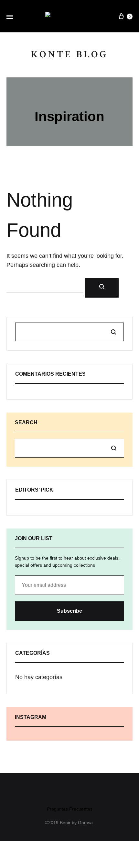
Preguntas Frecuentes (69, 809)
